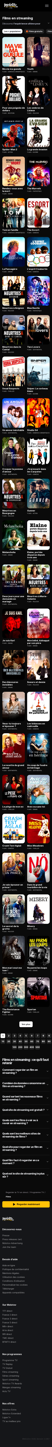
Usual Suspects (10, 388)
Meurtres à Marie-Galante (37, 597)
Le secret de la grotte (10, 927)
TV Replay (7, 1364)
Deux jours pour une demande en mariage (13, 599)
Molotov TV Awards (12, 1383)
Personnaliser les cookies (15, 1284)
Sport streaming (10, 1379)
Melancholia (8, 552)
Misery (31, 926)
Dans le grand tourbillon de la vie (37, 886)
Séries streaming (10, 1375)
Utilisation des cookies (13, 1277)
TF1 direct (7, 1311)
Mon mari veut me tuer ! (12, 969)
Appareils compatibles (13, 1292)
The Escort (33, 230)
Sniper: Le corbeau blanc (37, 389)
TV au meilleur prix (11, 1421)
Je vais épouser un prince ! (12, 886)
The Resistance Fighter (10, 1010)
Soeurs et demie (36, 682)
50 (26, 1041)
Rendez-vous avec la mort (12, 189)
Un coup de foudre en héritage (37, 766)
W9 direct (7, 1334)
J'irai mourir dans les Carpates (36, 470)
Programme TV (9, 1360)
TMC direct (8, 1338)
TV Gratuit (7, 1368)
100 (14, 1047)
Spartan (31, 1009)
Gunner (31, 510)
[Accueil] (10, 6)
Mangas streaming (11, 1387)
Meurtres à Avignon (13, 308)
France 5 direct (9, 1322)
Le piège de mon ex (13, 806)
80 (43, 1041)
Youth (30, 69)
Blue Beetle (33, 308)
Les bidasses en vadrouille (36, 725)
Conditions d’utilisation (13, 1281)
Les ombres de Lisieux (35, 109)
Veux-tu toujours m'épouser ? (11, 725)
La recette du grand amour (13, 766)
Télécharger (8, 1288)
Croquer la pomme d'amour (12, 470)
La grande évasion (37, 149)
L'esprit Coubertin (37, 269)
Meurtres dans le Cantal (11, 348)
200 (20, 1047)
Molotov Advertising (12, 1243)
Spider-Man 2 (9, 149)
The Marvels (34, 188)
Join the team (9, 1247)
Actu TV (6, 1391)
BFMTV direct (9, 1342)
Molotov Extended (11, 1413)
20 (8, 1041)
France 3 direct (9, 1318)
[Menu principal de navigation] (47, 5)
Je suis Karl (8, 640)
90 (49, 1041)
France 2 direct (9, 1314)
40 (20, 1041)
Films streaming (10, 1372)
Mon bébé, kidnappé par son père (38, 641)
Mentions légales (10, 1273)
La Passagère (9, 269)
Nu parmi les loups (37, 968)
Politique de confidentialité (15, 1269)
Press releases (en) (12, 1239)
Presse (5, 1235)
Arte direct (7, 1330)
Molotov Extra (9, 1409)
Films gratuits (34, 31)
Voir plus (26, 1024)
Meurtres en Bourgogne (9, 512)
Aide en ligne (8, 1265)
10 (3, 1041)
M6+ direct (7, 1326)
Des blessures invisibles (10, 683)
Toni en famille (10, 230)
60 (31, 1041)
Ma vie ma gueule (11, 69)
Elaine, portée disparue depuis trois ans (36, 555)
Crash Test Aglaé (11, 845)
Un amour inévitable (13, 430)
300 (26, 1047)
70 (37, 1041)
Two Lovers (33, 347)
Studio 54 (32, 430)
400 (32, 1047)
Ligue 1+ (6, 1417)
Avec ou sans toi (36, 806)
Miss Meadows (35, 845)
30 (14, 1041)
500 (38, 1047)
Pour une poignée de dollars (13, 109)
